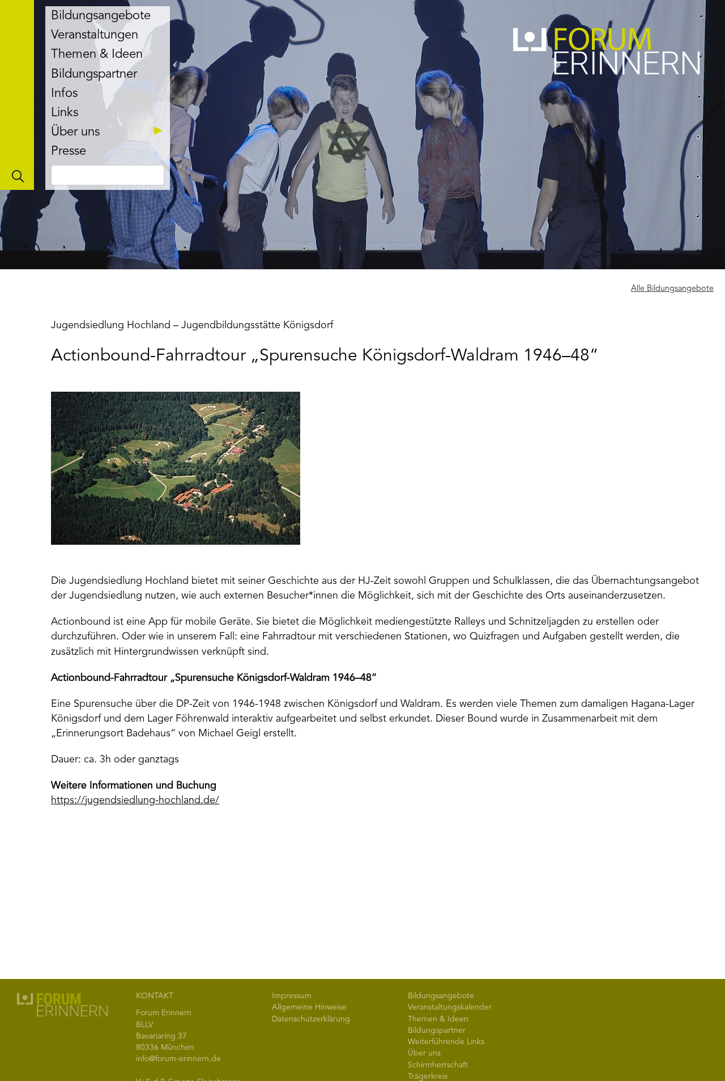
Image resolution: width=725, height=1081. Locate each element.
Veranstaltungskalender (450, 1007)
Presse (68, 151)
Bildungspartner (94, 74)
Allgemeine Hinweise (309, 1007)
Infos (64, 93)
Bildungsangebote (101, 16)
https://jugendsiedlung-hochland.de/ (135, 800)
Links (64, 113)
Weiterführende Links (446, 1042)
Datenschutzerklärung (311, 1019)
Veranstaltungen (94, 35)
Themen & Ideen (97, 54)
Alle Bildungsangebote (672, 289)
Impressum (292, 996)
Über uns (75, 132)
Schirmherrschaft (438, 1065)
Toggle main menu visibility (17, 95)
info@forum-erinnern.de (178, 1059)
